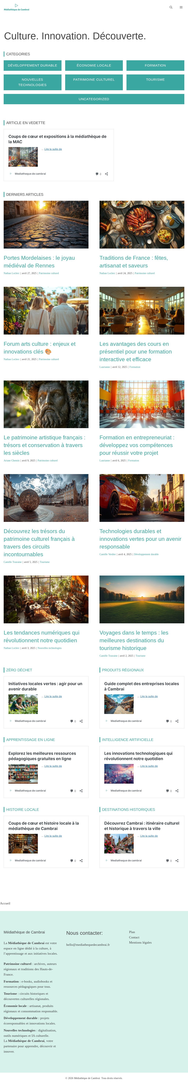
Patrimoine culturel (94, 79)
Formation (155, 65)
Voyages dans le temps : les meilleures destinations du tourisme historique (134, 640)
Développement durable (32, 65)
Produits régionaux (123, 670)
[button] (171, 7)
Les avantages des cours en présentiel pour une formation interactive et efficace (136, 351)
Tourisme (155, 79)
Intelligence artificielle (127, 740)
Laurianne (105, 367)
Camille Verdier (108, 554)
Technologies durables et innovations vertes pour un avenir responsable (140, 539)
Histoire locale (22, 810)
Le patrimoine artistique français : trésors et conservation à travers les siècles (44, 445)
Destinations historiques (128, 810)
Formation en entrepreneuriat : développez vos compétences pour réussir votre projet (137, 445)
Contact (134, 937)
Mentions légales (140, 942)
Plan (132, 932)
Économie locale (94, 65)
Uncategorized (94, 99)
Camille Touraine (13, 562)
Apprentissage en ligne (30, 740)
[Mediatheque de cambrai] (16, 7)
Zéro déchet (19, 670)
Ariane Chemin (11, 460)
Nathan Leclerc (11, 273)
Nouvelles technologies (50, 648)
